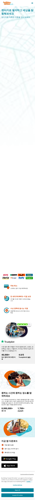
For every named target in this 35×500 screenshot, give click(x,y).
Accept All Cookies (17, 495)
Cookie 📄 (29, 481)
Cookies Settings (17, 485)
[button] (32, 3)
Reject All (17, 490)
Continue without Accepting (27, 474)
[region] (17, 485)
